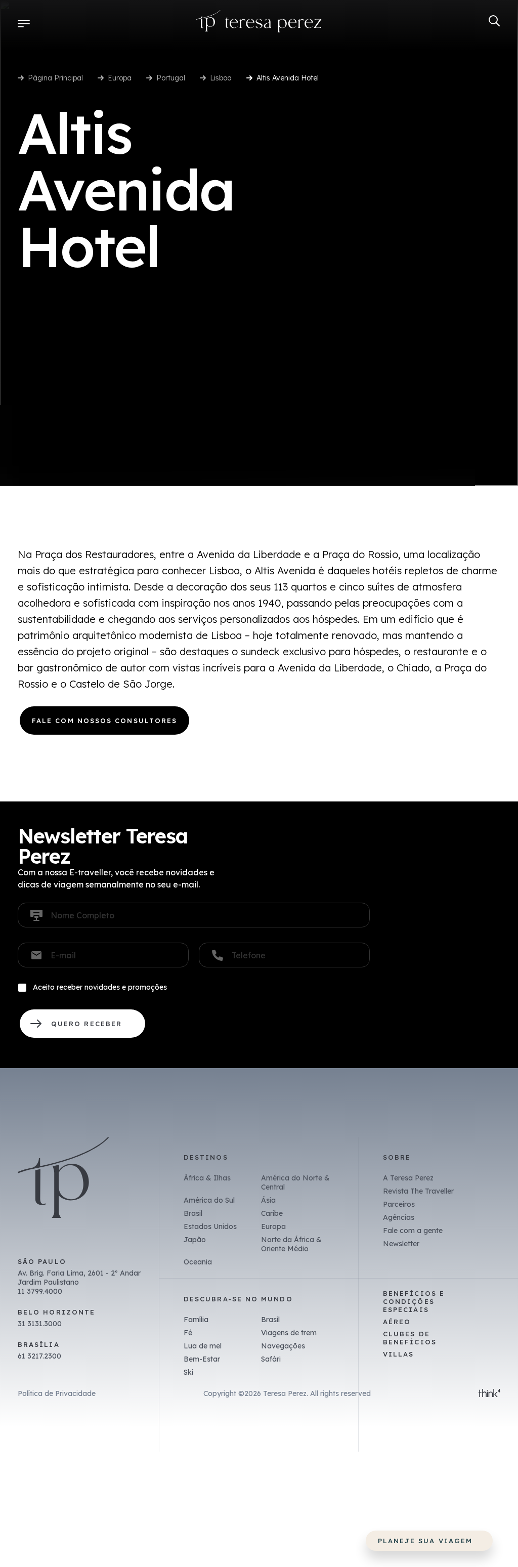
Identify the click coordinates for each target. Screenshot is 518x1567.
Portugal (170, 77)
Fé (188, 1332)
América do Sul (209, 1200)
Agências (398, 1217)
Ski (188, 1372)
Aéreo (397, 1322)
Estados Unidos (210, 1226)
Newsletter (401, 1243)
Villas (398, 1354)
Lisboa (221, 77)
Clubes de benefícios (410, 1338)
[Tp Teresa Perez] (259, 23)
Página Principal (55, 77)
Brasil (193, 1213)
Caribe (272, 1213)
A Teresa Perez (408, 1177)
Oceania (198, 1261)
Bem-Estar (202, 1359)
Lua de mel (203, 1345)
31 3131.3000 (40, 1323)
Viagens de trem (289, 1332)
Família (196, 1319)
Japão (195, 1239)
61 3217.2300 (39, 1356)
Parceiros (399, 1204)
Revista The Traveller (418, 1191)
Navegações (283, 1345)
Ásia (268, 1200)
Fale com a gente (413, 1230)
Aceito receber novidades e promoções (100, 987)
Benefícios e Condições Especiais (414, 1301)
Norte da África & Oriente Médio (291, 1244)
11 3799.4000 (40, 1291)
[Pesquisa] (494, 21)
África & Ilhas (207, 1177)
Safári (271, 1359)
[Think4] (489, 1394)
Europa (120, 77)
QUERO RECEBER (82, 1024)
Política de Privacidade (57, 1393)
